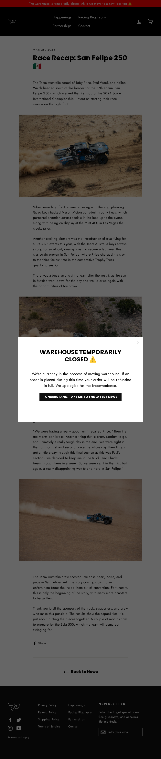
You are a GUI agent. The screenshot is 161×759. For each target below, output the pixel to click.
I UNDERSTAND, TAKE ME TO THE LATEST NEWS (80, 396)
